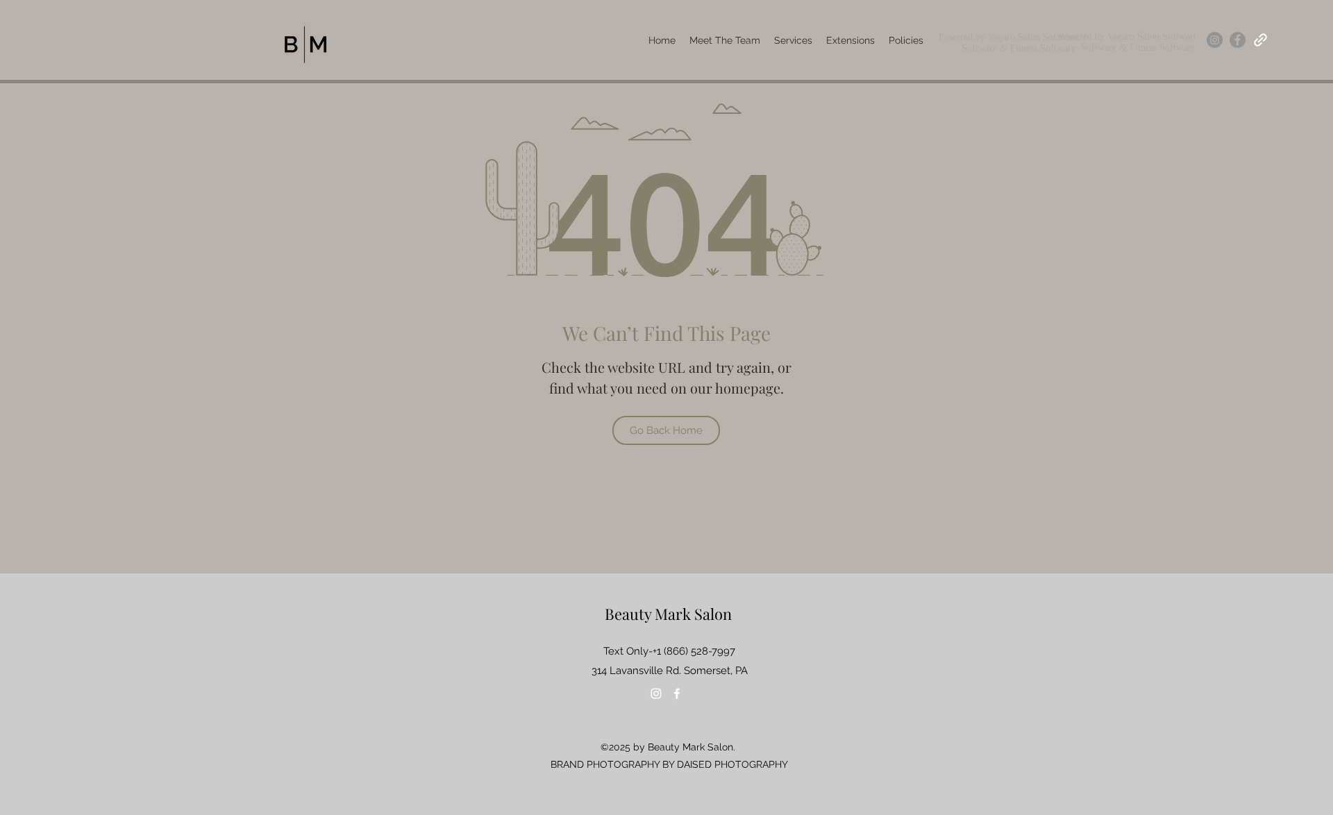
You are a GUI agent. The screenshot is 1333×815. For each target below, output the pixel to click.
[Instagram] (1215, 40)
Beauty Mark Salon (668, 613)
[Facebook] (1238, 40)
